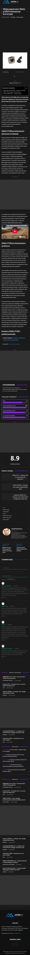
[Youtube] (16, 944)
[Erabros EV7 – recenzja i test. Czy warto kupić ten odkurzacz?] (5, 475)
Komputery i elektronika (9, 864)
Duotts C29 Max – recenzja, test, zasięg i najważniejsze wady (20, 487)
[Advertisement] (15, 34)
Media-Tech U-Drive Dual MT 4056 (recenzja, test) (7, 550)
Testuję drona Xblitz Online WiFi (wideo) (21, 549)
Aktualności (6, 801)
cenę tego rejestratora (14, 344)
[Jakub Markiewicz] (6, 535)
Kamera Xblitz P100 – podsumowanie (12, 93)
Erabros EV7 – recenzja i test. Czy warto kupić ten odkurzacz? (20, 477)
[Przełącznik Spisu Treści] (25, 88)
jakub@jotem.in (17, 933)
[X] (25, 76)
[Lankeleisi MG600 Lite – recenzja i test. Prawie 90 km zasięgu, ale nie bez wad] (5, 494)
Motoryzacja (20, 17)
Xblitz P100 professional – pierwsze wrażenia (14, 90)
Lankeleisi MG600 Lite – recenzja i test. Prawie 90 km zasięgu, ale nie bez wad (20, 497)
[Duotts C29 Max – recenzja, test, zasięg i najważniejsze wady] (5, 485)
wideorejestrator (7, 517)
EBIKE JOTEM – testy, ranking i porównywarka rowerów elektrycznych (14, 799)
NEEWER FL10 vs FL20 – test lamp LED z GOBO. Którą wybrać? (14, 677)
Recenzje (13, 17)
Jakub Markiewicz (16, 529)
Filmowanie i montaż (8, 680)
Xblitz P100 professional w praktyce (12, 92)
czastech (5, 769)
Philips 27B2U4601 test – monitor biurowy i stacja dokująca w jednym (15, 861)
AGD (4, 687)
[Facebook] (22, 76)
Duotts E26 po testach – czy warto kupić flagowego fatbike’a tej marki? (14, 868)
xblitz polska (6, 519)
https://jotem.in (14, 530)
